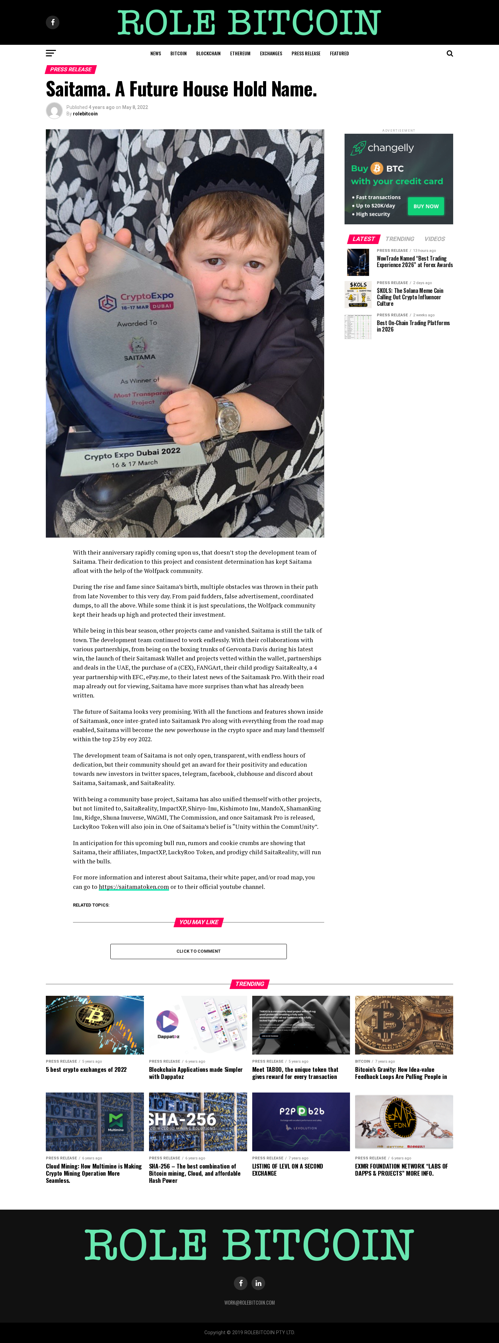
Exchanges (271, 53)
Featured (339, 53)
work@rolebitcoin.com (249, 1302)
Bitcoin (178, 53)
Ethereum (240, 53)
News (155, 53)
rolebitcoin (85, 113)
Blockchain (208, 53)
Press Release (306, 53)
